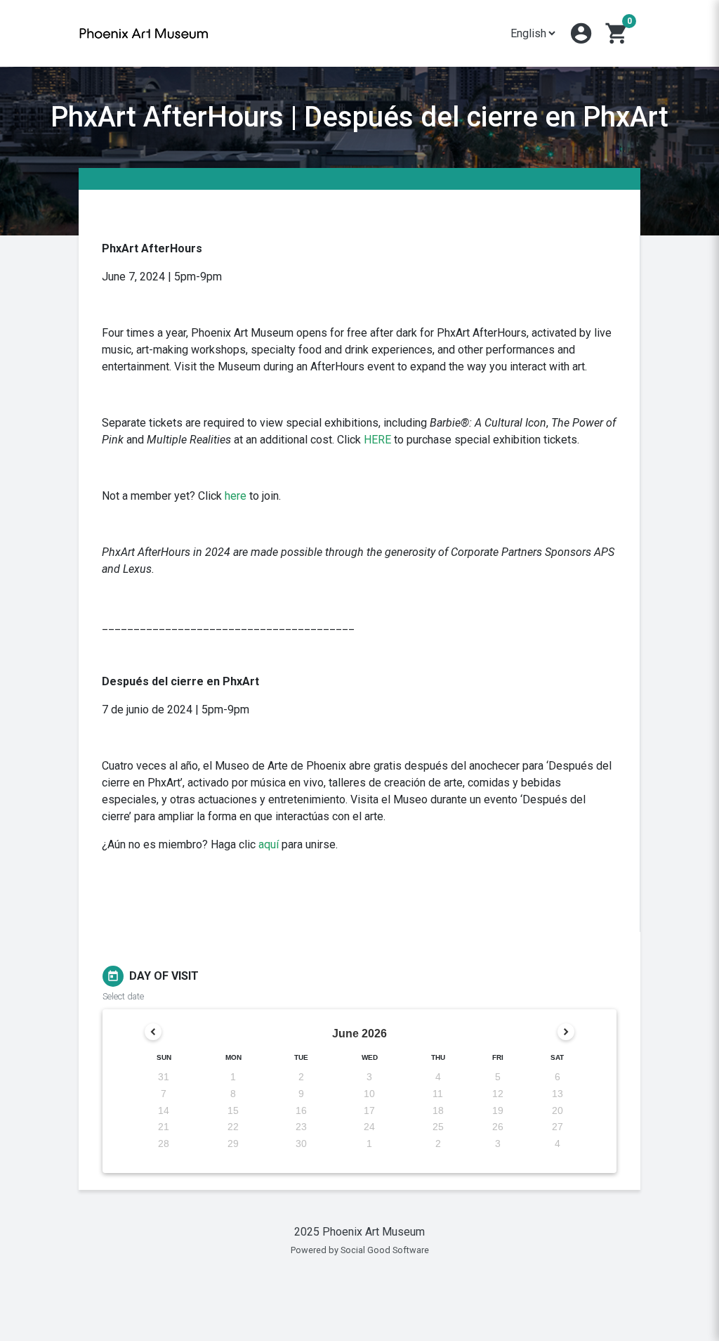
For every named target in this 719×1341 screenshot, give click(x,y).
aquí (268, 844)
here (235, 496)
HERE (377, 439)
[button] (581, 33)
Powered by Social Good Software (360, 1250)
